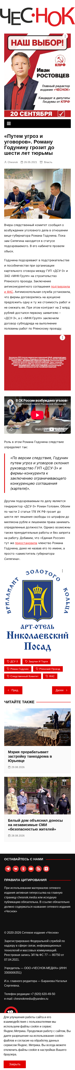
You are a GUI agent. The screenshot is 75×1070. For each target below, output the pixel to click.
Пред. (15, 690)
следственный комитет (24, 676)
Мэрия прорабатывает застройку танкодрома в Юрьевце (30, 756)
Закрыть (14, 1064)
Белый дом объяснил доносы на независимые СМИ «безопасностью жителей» (35, 824)
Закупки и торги (38, 661)
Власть (48, 162)
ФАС (52, 676)
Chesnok (13, 162)
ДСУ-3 (14, 661)
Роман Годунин (19, 668)
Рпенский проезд (49, 668)
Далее (60, 690)
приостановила (26, 543)
